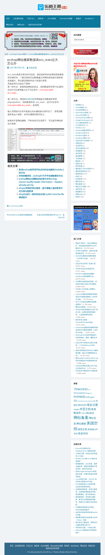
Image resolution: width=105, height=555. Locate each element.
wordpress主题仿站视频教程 (20, 215)
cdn (89, 390)
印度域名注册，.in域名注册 (86, 527)
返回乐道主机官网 (35, 24)
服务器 (40, 18)
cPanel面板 (52, 18)
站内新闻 (79, 179)
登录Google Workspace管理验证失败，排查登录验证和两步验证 (86, 474)
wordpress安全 (81, 133)
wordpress (89, 18)
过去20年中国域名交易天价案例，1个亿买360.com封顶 (86, 343)
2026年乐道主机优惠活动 (85, 268)
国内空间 (82, 405)
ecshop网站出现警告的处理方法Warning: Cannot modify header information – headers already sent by (40, 181)
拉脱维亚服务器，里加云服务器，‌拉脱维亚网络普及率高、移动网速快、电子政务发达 (86, 491)
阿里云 (78, 197)
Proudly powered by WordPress (39, 552)
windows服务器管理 (83, 130)
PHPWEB (79, 397)
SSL (75, 400)
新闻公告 (20, 24)
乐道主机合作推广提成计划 (86, 263)
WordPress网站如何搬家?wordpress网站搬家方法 (85, 275)
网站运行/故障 (81, 186)
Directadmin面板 (66, 18)
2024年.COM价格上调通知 (85, 289)
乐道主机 (33, 67)
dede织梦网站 (81, 110)
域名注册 (92, 405)
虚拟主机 (79, 189)
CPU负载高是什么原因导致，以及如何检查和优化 (86, 485)
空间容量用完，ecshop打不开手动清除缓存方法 (41, 175)
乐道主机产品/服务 (83, 140)
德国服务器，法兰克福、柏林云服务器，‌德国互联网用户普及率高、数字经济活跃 (86, 466)
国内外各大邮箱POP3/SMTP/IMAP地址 (84, 321)
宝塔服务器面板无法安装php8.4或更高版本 (85, 508)
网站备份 (90, 413)
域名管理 (79, 153)
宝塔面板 (79, 158)
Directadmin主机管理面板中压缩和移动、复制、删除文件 (86, 336)
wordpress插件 (81, 135)
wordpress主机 (90, 401)
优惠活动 (79, 143)
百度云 (83, 413)
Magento (89, 393)
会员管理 (79, 145)
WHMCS (79, 128)
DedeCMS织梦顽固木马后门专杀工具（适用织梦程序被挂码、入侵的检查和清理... (87, 312)
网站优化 (79, 181)
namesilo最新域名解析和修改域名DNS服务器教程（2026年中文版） (86, 296)
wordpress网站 (81, 138)
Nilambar (73, 552)
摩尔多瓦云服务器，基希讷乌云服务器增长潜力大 (86, 523)
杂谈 (77, 176)
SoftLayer (89, 397)
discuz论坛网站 (81, 115)
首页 (7, 18)
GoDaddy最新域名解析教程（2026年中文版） (86, 257)
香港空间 (83, 433)
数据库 (78, 18)
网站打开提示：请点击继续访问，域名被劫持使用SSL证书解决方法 (86, 245)
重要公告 (79, 194)
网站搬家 (81, 423)
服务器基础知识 (81, 171)
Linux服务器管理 (82, 123)
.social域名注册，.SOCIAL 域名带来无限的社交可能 (86, 480)
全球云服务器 (81, 148)
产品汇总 (30, 18)
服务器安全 (80, 174)
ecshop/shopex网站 (16, 206)
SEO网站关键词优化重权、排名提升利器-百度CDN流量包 (86, 282)
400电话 (79, 105)
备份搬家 (79, 156)
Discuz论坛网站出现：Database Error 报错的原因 (86, 449)
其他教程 (79, 151)
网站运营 (9, 24)
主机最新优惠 (18, 18)
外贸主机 (85, 409)
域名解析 (76, 409)
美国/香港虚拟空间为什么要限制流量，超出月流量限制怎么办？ (87, 353)
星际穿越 (79, 166)
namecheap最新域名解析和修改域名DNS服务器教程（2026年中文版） (87, 330)
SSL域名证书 (80, 125)
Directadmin (80, 393)
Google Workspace (83, 120)
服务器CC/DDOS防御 (83, 168)
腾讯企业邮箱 (81, 307)
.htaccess (81, 389)
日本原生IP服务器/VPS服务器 (86, 371)
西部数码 (79, 191)
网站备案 (79, 184)
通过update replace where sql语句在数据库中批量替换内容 (87, 359)
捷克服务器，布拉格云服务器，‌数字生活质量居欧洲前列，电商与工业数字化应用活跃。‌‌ (86, 501)
